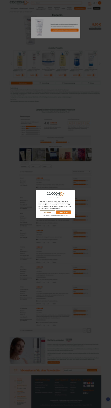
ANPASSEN (47, 212)
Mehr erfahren (46, 215)
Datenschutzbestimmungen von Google (59, 215)
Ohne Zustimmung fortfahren (55, 197)
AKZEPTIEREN (64, 212)
